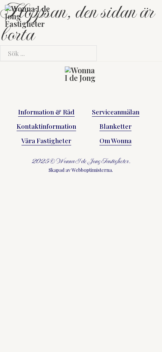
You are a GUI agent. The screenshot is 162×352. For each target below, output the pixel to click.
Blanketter (115, 126)
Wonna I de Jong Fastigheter (92, 161)
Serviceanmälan (115, 111)
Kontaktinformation (46, 126)
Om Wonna (115, 140)
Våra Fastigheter (46, 140)
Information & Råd (46, 111)
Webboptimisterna (92, 170)
